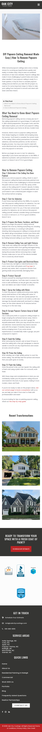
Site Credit (31, 728)
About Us (6, 668)
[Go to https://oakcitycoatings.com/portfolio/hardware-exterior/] (21, 436)
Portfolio (5, 686)
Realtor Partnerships (11, 700)
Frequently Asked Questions (14, 695)
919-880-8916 (10, 629)
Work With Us (7, 682)
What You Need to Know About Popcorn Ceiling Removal (20, 105)
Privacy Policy (22, 728)
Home (4, 664)
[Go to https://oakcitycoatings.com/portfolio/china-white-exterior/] (21, 470)
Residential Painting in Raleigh (15, 673)
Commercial (7, 677)
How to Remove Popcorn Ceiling (15, 108)
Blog (4, 691)
